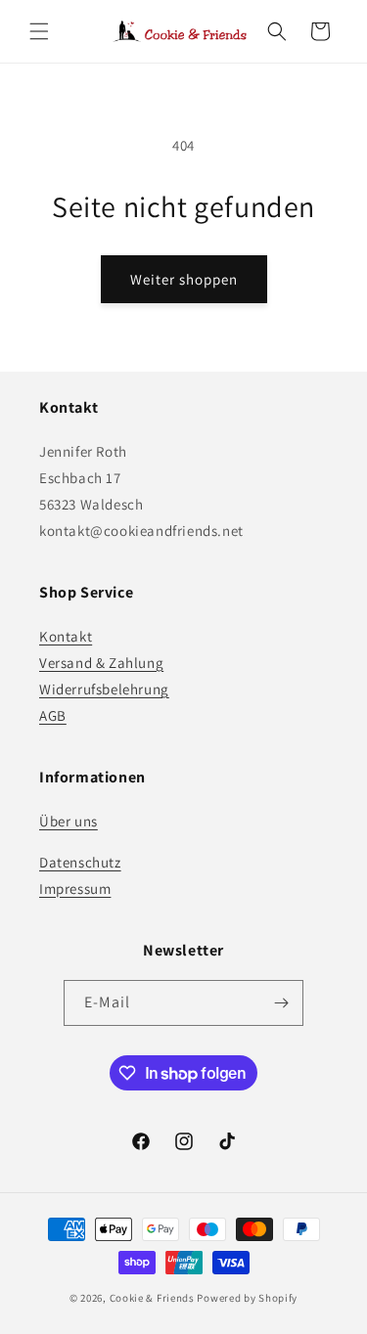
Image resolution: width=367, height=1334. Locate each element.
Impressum (75, 888)
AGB (53, 715)
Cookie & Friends (152, 1298)
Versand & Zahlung (101, 662)
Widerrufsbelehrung (104, 689)
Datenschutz (80, 862)
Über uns (68, 821)
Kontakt (65, 636)
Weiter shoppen (184, 279)
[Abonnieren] (280, 1003)
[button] (39, 31)
